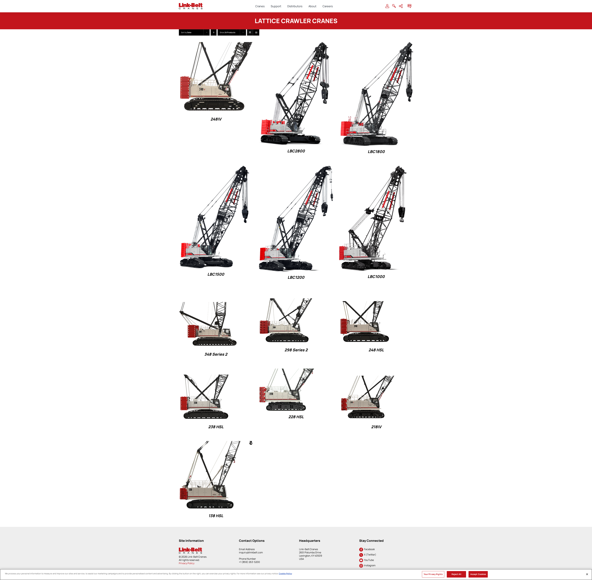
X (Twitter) (369, 554)
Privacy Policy (186, 563)
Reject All (456, 574)
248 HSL (376, 350)
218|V (376, 426)
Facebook (369, 549)
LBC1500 (215, 274)
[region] (296, 574)
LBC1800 (376, 151)
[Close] (587, 574)
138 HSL (215, 515)
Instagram (369, 565)
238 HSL (216, 426)
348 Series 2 (215, 354)
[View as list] (256, 32)
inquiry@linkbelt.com (251, 552)
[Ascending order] (214, 32)
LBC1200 (296, 277)
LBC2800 (296, 151)
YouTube (368, 560)
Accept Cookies (478, 574)
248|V (215, 119)
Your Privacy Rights (433, 574)
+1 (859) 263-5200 (249, 562)
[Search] (394, 6)
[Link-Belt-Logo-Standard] (190, 4)
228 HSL (296, 416)
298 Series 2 (296, 350)
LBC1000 (376, 276)
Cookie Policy (285, 573)
